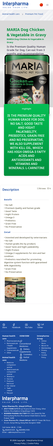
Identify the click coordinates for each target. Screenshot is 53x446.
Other (9, 353)
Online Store (43, 342)
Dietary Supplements (25, 350)
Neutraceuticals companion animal (13, 371)
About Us (44, 345)
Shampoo (10, 376)
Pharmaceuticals (13, 341)
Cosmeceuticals (13, 350)
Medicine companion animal (11, 365)
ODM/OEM (24, 336)
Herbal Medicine (24, 358)
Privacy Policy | (21, 443)
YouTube (29, 327)
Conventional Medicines (25, 345)
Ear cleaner (11, 386)
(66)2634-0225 (10, 430)
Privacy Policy (44, 351)
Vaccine (10, 379)
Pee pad (10, 393)
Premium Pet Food (34, 14)
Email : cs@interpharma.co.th (13, 432)
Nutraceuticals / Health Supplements (12, 345)
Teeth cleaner (9, 389)
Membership (46, 348)
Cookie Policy (44, 356)
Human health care (8, 337)
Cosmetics (27, 354)
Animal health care (11, 14)
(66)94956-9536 (24, 430)
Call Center (40, 326)
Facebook (16, 327)
